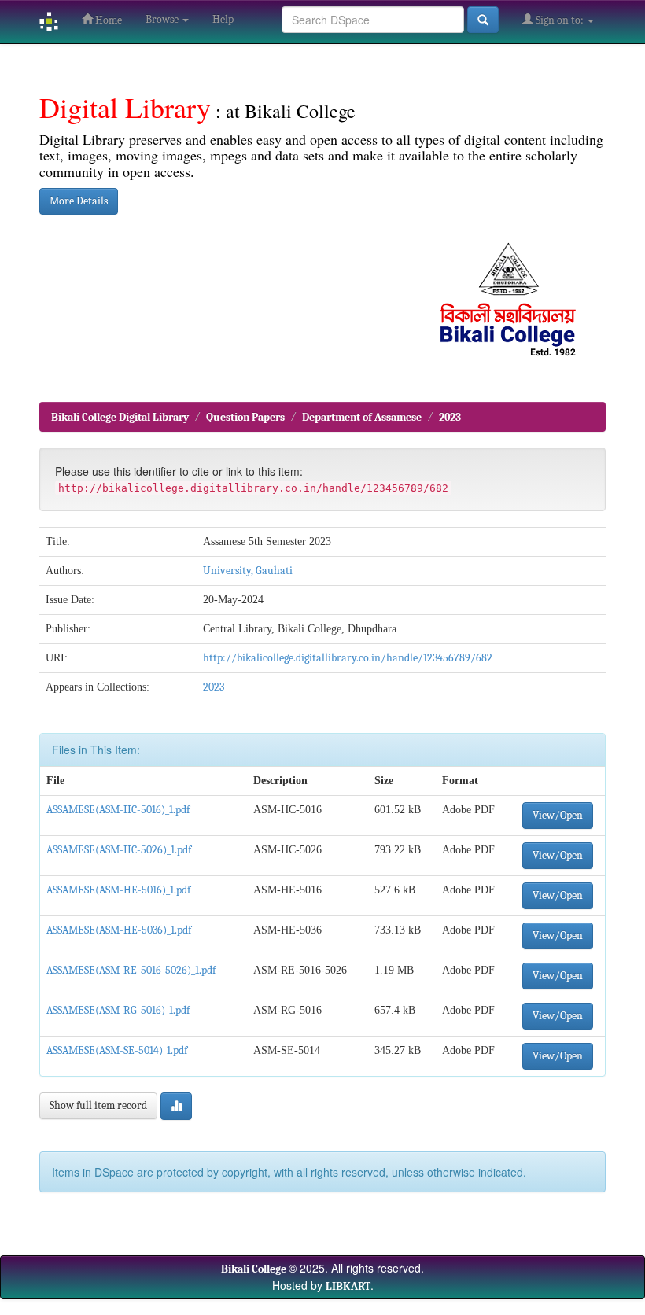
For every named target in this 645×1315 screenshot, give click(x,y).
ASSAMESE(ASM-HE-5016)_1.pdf (118, 890)
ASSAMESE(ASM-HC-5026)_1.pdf (118, 849)
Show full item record (98, 1105)
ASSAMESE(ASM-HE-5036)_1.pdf (118, 930)
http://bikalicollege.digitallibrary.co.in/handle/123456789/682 (347, 658)
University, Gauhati (248, 570)
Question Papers (245, 417)
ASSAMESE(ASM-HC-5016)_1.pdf (118, 809)
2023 (450, 417)
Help (223, 19)
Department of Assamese (362, 417)
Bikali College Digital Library (120, 417)
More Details (79, 201)
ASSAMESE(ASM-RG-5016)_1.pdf (118, 1010)
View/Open (558, 815)
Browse (163, 19)
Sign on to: (559, 20)
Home (107, 20)
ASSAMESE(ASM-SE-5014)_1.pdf (116, 1050)
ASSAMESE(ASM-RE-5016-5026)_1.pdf (131, 970)
